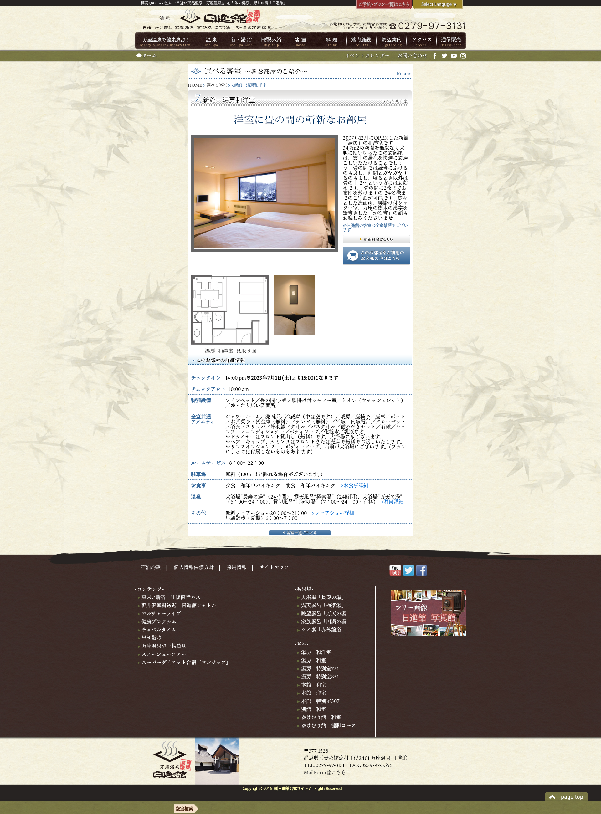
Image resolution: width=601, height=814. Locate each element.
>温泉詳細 (392, 501)
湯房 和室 (313, 660)
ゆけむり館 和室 (320, 717)
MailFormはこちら (325, 772)
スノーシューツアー (163, 654)
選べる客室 (217, 85)
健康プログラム (158, 621)
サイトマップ (274, 567)
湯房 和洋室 (315, 652)
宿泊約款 (151, 567)
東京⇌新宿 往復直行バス (170, 597)
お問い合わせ (412, 55)
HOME (195, 85)
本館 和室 (313, 685)
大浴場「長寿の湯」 (323, 597)
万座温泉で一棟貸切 (163, 646)
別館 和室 (313, 709)
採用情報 (237, 567)
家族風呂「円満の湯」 (325, 621)
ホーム (149, 55)
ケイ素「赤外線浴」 (323, 629)
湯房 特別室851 (319, 676)
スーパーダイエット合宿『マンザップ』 (185, 662)
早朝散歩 (151, 638)
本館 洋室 (313, 693)
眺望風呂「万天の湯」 (325, 613)
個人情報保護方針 (194, 567)
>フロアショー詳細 (333, 513)
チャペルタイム (158, 629)
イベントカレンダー (367, 55)
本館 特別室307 (320, 701)
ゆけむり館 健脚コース (328, 725)
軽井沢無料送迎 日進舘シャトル (178, 605)
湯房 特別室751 (319, 668)
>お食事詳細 (354, 485)
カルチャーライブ (160, 613)
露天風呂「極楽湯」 (323, 605)
